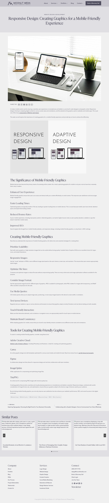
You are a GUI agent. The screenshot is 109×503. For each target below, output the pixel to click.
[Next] (105, 435)
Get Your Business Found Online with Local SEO (90, 445)
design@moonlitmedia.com (79, 471)
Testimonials (11, 485)
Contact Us (11, 488)
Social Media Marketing (46, 480)
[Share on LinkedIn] (27, 104)
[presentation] (18, 432)
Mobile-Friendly (33, 397)
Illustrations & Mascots (46, 482)
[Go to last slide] (4, 435)
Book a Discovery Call (93, 3)
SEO (50, 397)
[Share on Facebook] (21, 104)
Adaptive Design (15, 397)
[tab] (51, 451)
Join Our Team (75, 480)
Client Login (75, 477)
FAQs (9, 477)
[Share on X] (29, 104)
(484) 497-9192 (76, 469)
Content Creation (44, 477)
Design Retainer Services (46, 485)
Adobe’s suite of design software (19, 343)
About (46, 3)
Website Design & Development (54, 14)
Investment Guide (44, 488)
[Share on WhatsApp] (32, 104)
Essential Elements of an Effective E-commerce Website (17, 446)
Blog (72, 3)
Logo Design (43, 469)
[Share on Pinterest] (24, 104)
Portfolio (10, 471)
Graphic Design (44, 474)
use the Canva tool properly (86, 353)
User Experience (57, 397)
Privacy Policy (70, 499)
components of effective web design (29, 113)
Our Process (11, 480)
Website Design (44, 471)
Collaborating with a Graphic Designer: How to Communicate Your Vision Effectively (78, 406)
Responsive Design (43, 397)
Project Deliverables (13, 482)
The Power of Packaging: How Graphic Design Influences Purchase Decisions (53, 446)
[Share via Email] (19, 104)
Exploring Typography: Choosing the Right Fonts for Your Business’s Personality (29, 406)
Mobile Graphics (24, 397)
